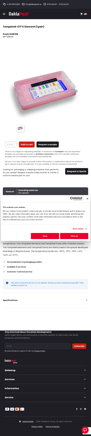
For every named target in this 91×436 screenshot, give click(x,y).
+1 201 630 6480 (13, 4)
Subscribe (79, 346)
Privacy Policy (39, 351)
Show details (78, 229)
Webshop (10, 370)
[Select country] (86, 14)
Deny (45, 236)
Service (9, 397)
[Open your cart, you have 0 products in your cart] (81, 14)
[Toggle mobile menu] (4, 14)
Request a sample (47, 144)
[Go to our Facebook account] (76, 409)
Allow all (74, 236)
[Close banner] (87, 198)
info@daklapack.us (33, 4)
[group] (20, 128)
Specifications (10, 300)
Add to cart (27, 144)
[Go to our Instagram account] (80, 409)
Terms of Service (53, 426)
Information (12, 388)
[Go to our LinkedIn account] (84, 409)
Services (10, 379)
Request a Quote (76, 171)
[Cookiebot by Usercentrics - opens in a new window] (71, 198)
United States (28, 421)
